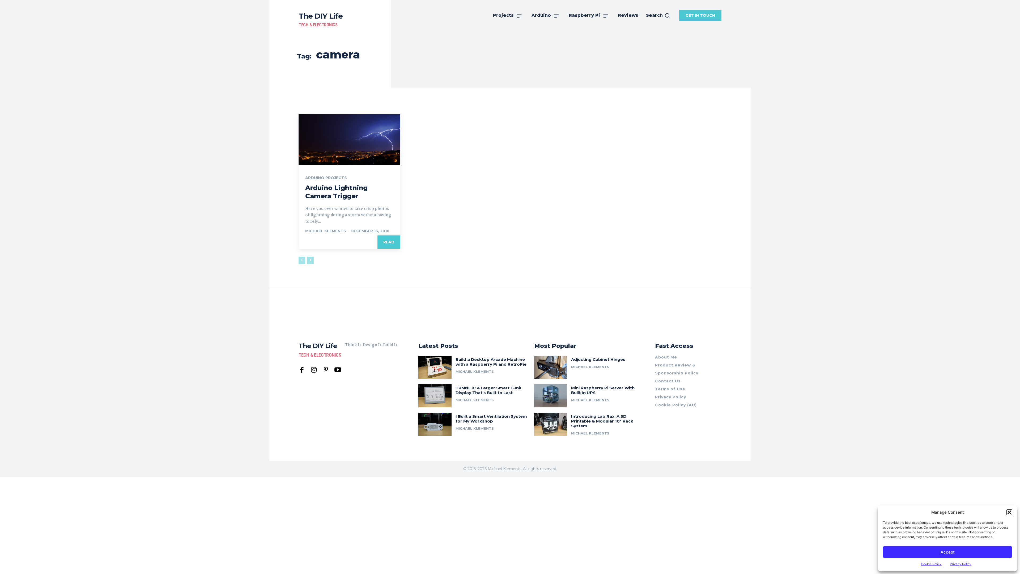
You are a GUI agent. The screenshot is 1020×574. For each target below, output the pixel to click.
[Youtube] (337, 370)
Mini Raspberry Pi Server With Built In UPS (603, 390)
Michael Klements (325, 231)
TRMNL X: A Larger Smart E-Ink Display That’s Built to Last (488, 390)
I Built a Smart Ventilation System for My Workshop (491, 419)
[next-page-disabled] (310, 260)
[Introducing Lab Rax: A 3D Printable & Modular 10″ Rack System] (550, 424)
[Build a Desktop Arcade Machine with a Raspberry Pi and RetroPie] (435, 367)
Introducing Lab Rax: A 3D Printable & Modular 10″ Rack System (602, 421)
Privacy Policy (960, 564)
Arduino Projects (326, 178)
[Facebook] (302, 370)
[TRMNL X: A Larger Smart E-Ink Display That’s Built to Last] (435, 395)
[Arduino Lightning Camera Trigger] (349, 139)
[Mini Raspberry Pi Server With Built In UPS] (550, 395)
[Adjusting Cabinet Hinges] (550, 367)
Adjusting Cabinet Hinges (598, 359)
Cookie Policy (931, 564)
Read (388, 242)
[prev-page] (302, 260)
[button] (1009, 512)
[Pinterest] (325, 370)
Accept (948, 552)
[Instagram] (314, 370)
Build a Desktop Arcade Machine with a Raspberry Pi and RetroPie (491, 362)
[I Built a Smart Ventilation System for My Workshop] (435, 424)
